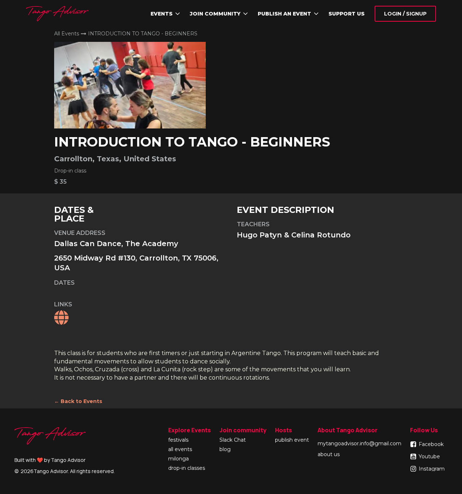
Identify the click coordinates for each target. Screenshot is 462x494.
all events (180, 450)
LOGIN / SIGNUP (405, 13)
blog (225, 450)
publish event (292, 440)
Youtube (429, 456)
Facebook (431, 444)
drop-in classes (186, 468)
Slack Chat (232, 440)
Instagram (432, 468)
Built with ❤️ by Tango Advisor (50, 459)
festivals (178, 440)
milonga (178, 459)
